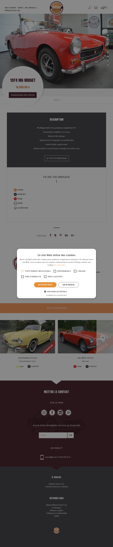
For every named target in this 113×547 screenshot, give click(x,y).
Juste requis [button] (69, 285)
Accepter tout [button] (45, 285)
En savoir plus (60, 265)
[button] (56, 291)
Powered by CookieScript (56, 295)
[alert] (56, 273)
